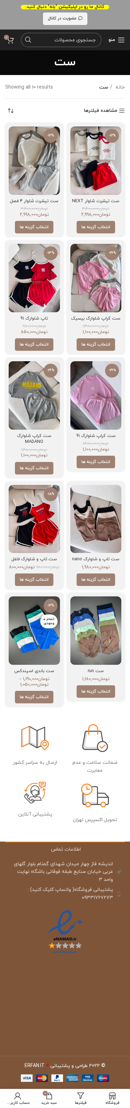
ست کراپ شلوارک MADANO (34, 439)
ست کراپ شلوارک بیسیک (95, 318)
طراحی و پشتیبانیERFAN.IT (56, 1065)
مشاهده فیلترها (100, 111)
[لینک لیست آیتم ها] (65, 894)
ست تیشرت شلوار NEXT (95, 201)
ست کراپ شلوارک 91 (95, 436)
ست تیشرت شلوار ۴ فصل (34, 201)
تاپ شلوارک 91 (34, 318)
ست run (96, 671)
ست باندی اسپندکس (34, 671)
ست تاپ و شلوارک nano (95, 559)
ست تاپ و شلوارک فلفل (34, 559)
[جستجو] (28, 40)
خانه (119, 87)
